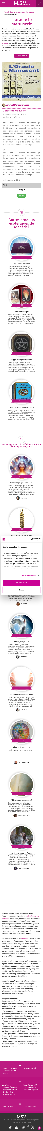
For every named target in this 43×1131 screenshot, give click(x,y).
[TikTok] (11, 1128)
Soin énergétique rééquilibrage (22, 694)
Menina (24, 604)
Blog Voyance (8, 1106)
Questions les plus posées (10, 1072)
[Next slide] (38, 81)
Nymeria (24, 657)
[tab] (20, 99)
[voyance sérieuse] (21, 1117)
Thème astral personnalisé (21, 800)
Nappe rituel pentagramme (21, 360)
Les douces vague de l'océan (21, 853)
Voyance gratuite (9, 1094)
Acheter (21, 196)
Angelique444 (24, 868)
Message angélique (21, 641)
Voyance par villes (30, 1068)
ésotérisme (25, 939)
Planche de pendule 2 (21, 747)
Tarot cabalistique (21, 312)
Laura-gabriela (24, 815)
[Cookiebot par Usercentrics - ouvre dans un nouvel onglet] (30, 539)
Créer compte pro (30, 1087)
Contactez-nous (30, 1106)
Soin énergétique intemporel (21, 483)
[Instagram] (23, 1127)
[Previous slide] (5, 81)
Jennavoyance (23, 762)
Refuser (22, 590)
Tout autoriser (21, 583)
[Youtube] (17, 1127)
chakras (5, 43)
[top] (39, 1128)
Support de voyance (10, 1068)
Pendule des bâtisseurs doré (21, 536)
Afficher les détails (29, 576)
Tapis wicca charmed (21, 264)
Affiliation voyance (31, 1090)
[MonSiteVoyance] (22, 3)
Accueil (6, 12)
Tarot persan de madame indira (21, 407)
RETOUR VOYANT (22, 56)
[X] (32, 1128)
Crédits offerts (8, 1092)
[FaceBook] (28, 1127)
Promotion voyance (10, 1090)
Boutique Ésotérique (10, 1087)
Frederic (24, 709)
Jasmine (24, 498)
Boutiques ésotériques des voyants (22, 12)
